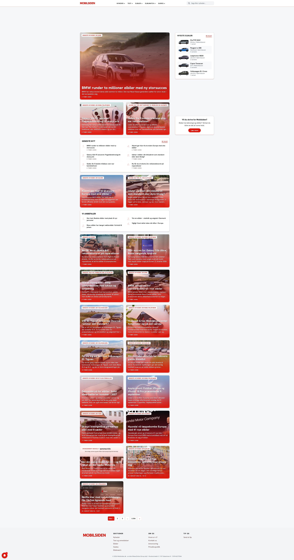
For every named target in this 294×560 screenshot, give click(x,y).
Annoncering (153, 544)
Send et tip (188, 537)
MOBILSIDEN (87, 3)
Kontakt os (152, 540)
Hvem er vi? (152, 537)
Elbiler (138, 3)
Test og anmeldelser (121, 540)
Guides (160, 3)
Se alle (165, 141)
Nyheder (120, 3)
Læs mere (194, 130)
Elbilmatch (149, 3)
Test (129, 3)
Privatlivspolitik (154, 547)
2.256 (133, 518)
